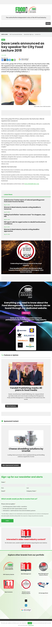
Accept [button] (29, 623)
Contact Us (37, 34)
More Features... (11, 406)
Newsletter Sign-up (28, 34)
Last (27, 488)
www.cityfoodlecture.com (31, 183)
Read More (31, 625)
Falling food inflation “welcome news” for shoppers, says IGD (24, 215)
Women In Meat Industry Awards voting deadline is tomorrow (22, 208)
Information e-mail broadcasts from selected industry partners (19, 510)
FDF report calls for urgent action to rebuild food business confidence (25, 223)
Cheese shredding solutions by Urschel (26, 449)
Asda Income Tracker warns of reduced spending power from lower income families (24, 201)
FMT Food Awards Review (16, 34)
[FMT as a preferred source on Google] (23, 59)
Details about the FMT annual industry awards (15, 508)
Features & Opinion (11, 355)
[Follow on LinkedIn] (26, 605)
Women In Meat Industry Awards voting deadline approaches (21, 230)
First (2, 488)
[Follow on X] (26, 601)
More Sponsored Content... (11, 465)
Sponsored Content (11, 421)
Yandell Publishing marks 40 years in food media (26, 389)
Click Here (26, 313)
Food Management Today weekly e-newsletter (15, 506)
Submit (7, 520)
